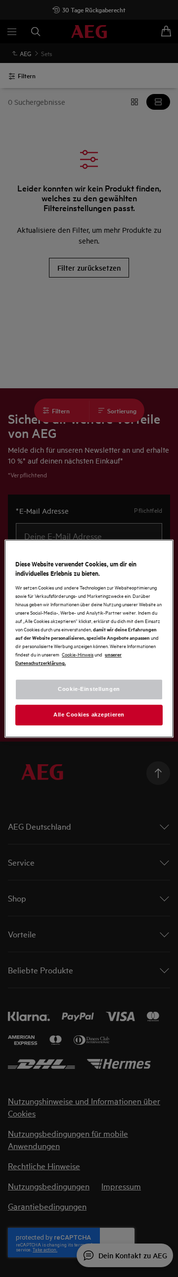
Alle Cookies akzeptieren (89, 714)
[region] (89, 638)
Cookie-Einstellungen (89, 689)
